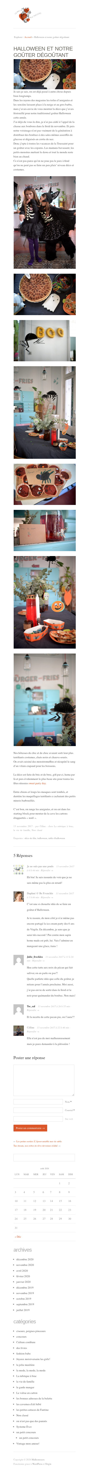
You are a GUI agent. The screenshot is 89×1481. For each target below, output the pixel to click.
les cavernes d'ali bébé (28, 1404)
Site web (69, 1118)
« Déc (18, 1236)
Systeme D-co (24, 1426)
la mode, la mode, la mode (31, 1370)
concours (21, 1336)
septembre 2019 (25, 1304)
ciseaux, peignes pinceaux (31, 1331)
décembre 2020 (25, 1259)
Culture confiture (25, 1342)
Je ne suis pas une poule (40, 866)
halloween (42, 838)
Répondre (45, 870)
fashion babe (23, 1353)
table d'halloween (56, 838)
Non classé (37, 830)
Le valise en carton (26, 1393)
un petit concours (26, 1432)
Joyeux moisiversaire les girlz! (33, 1359)
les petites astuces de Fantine (32, 1410)
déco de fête (30, 838)
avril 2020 (22, 1270)
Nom (68, 1101)
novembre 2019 (25, 1293)
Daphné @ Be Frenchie (40, 893)
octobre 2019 (23, 1298)
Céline (43, 826)
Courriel (70, 1110)
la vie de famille (21, 830)
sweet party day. (37, 783)
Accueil (28, 37)
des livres (21, 1348)
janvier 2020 (23, 1282)
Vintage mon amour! (27, 1443)
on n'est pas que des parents (31, 1421)
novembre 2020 (25, 1265)
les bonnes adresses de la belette (34, 1398)
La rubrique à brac (63, 826)
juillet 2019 (23, 1310)
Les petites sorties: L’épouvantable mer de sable (39, 1141)
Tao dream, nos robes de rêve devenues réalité (35, 1145)
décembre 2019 (25, 1287)
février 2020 (23, 1276)
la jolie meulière (25, 1365)
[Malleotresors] (44, 14)
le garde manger (25, 1387)
